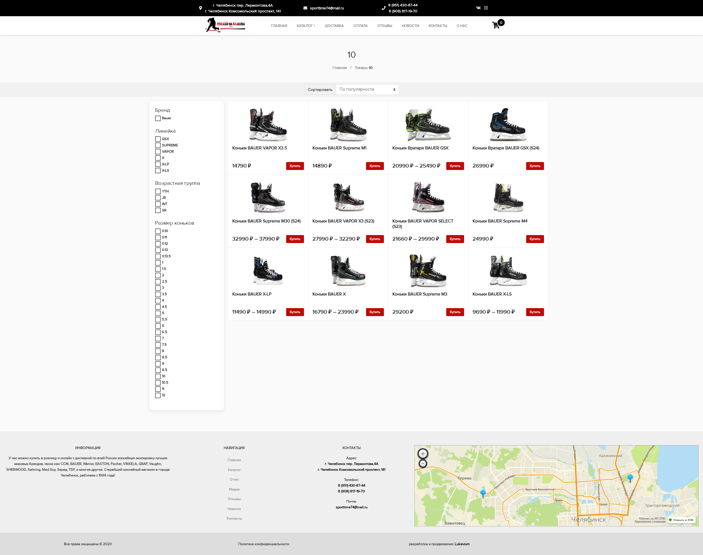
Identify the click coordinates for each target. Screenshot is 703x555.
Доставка (334, 26)
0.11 (164, 237)
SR (164, 210)
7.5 (164, 344)
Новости (410, 26)
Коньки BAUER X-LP (251, 294)
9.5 (164, 370)
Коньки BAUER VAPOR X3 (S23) (343, 221)
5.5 (164, 319)
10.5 (165, 382)
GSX (165, 139)
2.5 (164, 281)
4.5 (164, 307)
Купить (295, 166)
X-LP (165, 164)
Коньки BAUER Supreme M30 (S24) (266, 221)
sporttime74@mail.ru (327, 8)
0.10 (165, 231)
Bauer (166, 118)
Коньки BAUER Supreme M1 (339, 148)
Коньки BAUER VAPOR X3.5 (259, 148)
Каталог (305, 26)
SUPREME (170, 145)
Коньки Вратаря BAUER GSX (420, 148)
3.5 (164, 294)
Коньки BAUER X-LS (492, 294)
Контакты (438, 26)
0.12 (165, 243)
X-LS (165, 170)
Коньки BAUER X (329, 294)
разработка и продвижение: (439, 544)
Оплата (360, 26)
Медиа (234, 489)
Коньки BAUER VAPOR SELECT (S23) (422, 223)
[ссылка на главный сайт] (224, 26)
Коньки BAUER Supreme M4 (500, 221)
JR (164, 198)
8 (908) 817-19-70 (403, 11)
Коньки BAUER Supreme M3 (419, 294)
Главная (279, 26)
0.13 (165, 250)
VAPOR (168, 151)
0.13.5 (166, 256)
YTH (165, 191)
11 (163, 389)
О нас (462, 26)
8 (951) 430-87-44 (403, 5)
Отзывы (384, 26)
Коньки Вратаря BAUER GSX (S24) (506, 148)
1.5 (164, 269)
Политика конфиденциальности (263, 544)
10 (163, 376)
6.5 (164, 332)
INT (164, 204)
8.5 (164, 357)
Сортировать (320, 89)
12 (163, 395)
